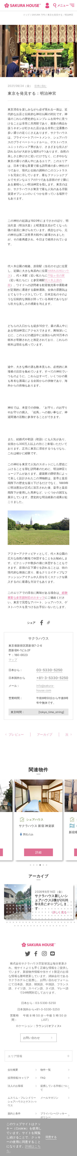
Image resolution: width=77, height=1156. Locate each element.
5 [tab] (44, 865)
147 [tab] (52, 923)
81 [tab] (52, 913)
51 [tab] (27, 909)
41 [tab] (65, 906)
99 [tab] (39, 916)
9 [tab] (33, 902)
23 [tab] (7, 906)
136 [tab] (17, 923)
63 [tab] (65, 909)
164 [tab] (44, 926)
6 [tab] (47, 865)
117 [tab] (27, 919)
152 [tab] (68, 923)
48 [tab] (17, 909)
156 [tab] (19, 926)
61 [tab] (59, 909)
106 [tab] (62, 916)
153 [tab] (72, 923)
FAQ (42, 1077)
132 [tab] (75, 919)
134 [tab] (11, 923)
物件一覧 (45, 1069)
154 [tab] (75, 923)
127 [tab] (59, 919)
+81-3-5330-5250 (52, 678)
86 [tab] (68, 913)
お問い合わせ (31, 1037)
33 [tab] (39, 906)
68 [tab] (11, 913)
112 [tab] (11, 919)
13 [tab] (46, 902)
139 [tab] (27, 923)
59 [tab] (52, 909)
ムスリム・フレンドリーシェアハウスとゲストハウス (22, 1101)
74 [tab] (30, 913)
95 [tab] (27, 916)
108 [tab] (68, 916)
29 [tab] (27, 906)
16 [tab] (56, 902)
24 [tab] (11, 906)
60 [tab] (56, 909)
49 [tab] (20, 909)
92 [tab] (17, 916)
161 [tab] (35, 926)
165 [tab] (47, 926)
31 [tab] (33, 906)
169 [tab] (60, 926)
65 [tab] (72, 909)
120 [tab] (36, 919)
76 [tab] (36, 913)
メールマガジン (49, 1097)
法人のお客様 (15, 1085)
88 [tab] (75, 913)
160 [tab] (31, 926)
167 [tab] (54, 926)
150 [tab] (62, 923)
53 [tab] (33, 909)
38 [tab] (56, 906)
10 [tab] (36, 902)
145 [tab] (46, 923)
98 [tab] (36, 916)
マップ (13, 659)
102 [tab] (49, 916)
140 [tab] (30, 923)
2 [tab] (34, 865)
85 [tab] (65, 913)
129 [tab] (65, 919)
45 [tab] (7, 909)
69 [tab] (14, 913)
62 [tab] (62, 909)
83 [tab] (59, 913)
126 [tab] (56, 919)
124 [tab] (49, 919)
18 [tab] (62, 902)
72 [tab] (23, 913)
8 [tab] (30, 902)
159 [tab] (28, 926)
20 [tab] (68, 902)
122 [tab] (43, 919)
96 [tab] (30, 916)
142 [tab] (36, 923)
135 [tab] (14, 923)
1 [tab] (31, 865)
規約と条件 (14, 1113)
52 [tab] (30, 909)
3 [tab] (37, 865)
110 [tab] (75, 916)
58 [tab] (49, 909)
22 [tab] (75, 902)
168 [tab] (57, 926)
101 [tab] (46, 916)
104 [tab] (56, 916)
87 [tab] (72, 913)
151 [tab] (65, 923)
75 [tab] (33, 913)
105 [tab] (59, 916)
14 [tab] (49, 902)
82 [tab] (56, 913)
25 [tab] (14, 906)
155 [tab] (15, 926)
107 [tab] (65, 916)
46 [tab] (11, 909)
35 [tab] (46, 906)
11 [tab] (39, 902)
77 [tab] (39, 913)
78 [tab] (43, 913)
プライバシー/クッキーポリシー (53, 1115)
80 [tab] (49, 913)
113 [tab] (14, 919)
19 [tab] (65, 902)
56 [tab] (43, 909)
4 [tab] (41, 865)
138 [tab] (23, 923)
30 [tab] (30, 906)
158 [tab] (25, 926)
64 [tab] (68, 909)
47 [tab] (14, 909)
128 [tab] (62, 919)
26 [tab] (17, 906)
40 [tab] (62, 906)
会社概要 (13, 1069)
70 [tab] (17, 913)
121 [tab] (39, 919)
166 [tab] (51, 926)
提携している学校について (54, 1087)
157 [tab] (22, 926)
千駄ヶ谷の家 (56, 275)
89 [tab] (7, 916)
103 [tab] (52, 916)
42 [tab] (68, 906)
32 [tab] (36, 906)
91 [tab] (14, 916)
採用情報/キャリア (18, 1077)
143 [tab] (39, 923)
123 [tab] (46, 919)
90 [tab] (11, 916)
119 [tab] (33, 919)
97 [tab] (33, 916)
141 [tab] (33, 923)
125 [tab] (52, 919)
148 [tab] (56, 923)
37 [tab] (52, 906)
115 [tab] (20, 919)
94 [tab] (23, 916)
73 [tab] (27, 913)
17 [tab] (59, 902)
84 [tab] (62, 913)
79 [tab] (46, 913)
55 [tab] (39, 909)
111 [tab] (7, 919)
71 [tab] (20, 913)
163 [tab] (41, 926)
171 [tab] (67, 926)
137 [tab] (20, 923)
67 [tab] (7, 913)
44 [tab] (75, 906)
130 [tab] (68, 919)
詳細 (38, 852)
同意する (51, 1137)
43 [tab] (72, 906)
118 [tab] (30, 919)
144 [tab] (43, 923)
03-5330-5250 (49, 670)
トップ (26, 14)
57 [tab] (46, 909)
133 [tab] (7, 923)
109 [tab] (72, 916)
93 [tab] (20, 916)
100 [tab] (43, 916)
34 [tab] (43, 906)
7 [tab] (27, 902)
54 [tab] (36, 909)
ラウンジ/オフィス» (48, 1026)
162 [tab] (38, 926)
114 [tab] (17, 919)
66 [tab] (75, 909)
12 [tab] (43, 902)
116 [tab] (23, 919)
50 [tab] (23, 909)
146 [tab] (49, 923)
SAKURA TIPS (38, 14)
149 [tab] (59, 923)
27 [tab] (20, 906)
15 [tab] (52, 902)
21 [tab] (72, 902)
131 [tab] (72, 919)
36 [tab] (49, 906)
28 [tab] (23, 906)
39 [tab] (59, 906)
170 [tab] (63, 926)
